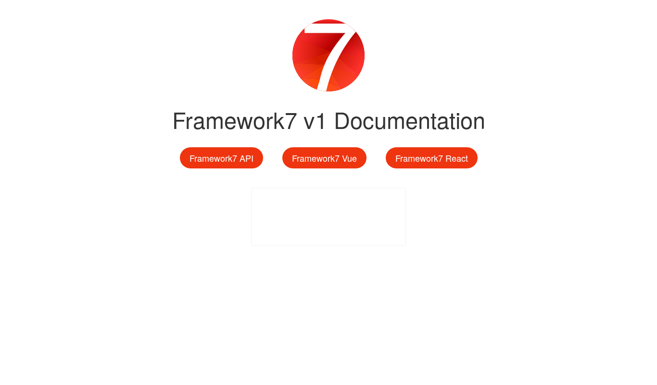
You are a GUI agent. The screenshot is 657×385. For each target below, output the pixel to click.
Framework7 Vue (324, 158)
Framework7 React (431, 158)
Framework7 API (221, 158)
